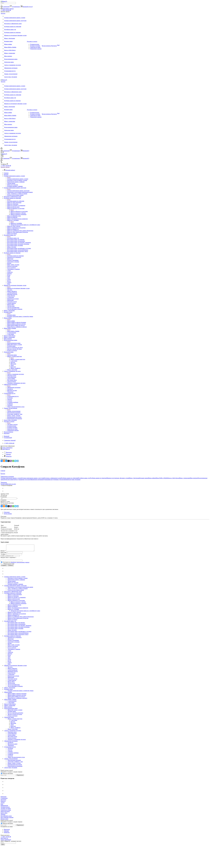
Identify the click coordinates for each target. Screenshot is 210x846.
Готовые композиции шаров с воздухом (18, 190)
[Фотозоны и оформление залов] (15, 22)
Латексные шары (12, 355)
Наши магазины (5, 811)
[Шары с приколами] (15, 51)
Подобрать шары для (13, 238)
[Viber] (11, 461)
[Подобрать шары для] (15, 28)
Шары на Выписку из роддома (19, 211)
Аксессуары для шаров (74, 479)
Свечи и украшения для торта (15, 374)
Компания (3, 796)
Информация (4, 805)
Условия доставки (6, 808)
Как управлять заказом (7, 817)
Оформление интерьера (13, 387)
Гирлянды (3, 484)
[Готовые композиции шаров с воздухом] (15, 19)
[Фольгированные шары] (15, 57)
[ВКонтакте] (2, 461)
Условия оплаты (5, 807)
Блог (2, 804)
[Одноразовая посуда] (15, 69)
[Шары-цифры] (15, 43)
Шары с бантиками (134, 478)
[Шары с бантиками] (15, 37)
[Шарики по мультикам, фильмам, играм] (15, 34)
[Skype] (15, 461)
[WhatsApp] (13, 461)
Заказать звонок (5, 167)
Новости (3, 801)
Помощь (3, 814)
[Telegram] (18, 461)
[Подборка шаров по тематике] (15, 31)
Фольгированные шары (13, 343)
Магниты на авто (11, 484)
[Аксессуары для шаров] (15, 75)
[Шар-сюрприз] (15, 54)
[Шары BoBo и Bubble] (15, 46)
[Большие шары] (15, 40)
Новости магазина (7, 773)
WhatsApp (8, 456)
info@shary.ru (6, 449)
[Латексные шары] (15, 60)
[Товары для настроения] (15, 72)
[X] (9, 461)
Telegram (8, 454)
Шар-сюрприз (194, 478)
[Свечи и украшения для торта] (15, 63)
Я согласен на (16, 562)
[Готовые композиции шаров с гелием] (15, 16)
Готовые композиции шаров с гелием (17, 179)
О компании (4, 798)
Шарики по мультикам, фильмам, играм (18, 288)
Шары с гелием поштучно (17, 359)
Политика (3, 799)
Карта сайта (4, 813)
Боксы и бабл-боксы (173, 478)
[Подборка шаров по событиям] (15, 25)
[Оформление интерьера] (15, 66)
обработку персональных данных (20, 562)
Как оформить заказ (6, 816)
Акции (3, 802)
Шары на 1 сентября (16, 223)
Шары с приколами (184, 478)
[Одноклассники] (4, 461)
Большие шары (11, 315)
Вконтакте (9, 452)
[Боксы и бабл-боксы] (15, 48)
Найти (2, 844)
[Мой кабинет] (1, 148)
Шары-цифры (11, 321)
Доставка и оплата (12, 424)
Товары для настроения (13, 411)
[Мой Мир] (6, 461)
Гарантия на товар (6, 810)
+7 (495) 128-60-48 (6, 10)
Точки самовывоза (7, 447)
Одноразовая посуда (13, 396)
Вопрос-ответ (4, 819)
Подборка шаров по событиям (15, 201)
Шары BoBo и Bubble (13, 331)
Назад (8, 177)
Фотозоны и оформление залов (52, 478)
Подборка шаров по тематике (15, 255)
